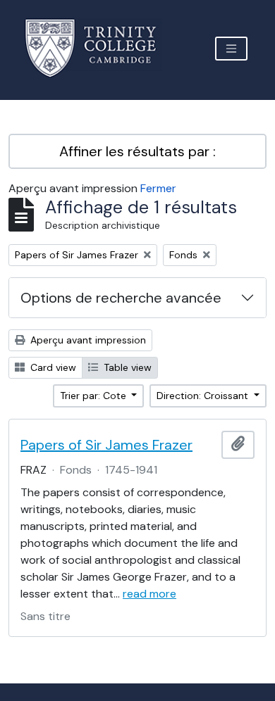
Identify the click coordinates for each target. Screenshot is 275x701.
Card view (52, 367)
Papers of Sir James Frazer (106, 444)
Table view (126, 367)
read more (149, 593)
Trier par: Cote (94, 395)
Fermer (158, 188)
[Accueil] (99, 48)
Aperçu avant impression (87, 340)
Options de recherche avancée (120, 298)
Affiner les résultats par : (137, 151)
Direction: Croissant (204, 395)
